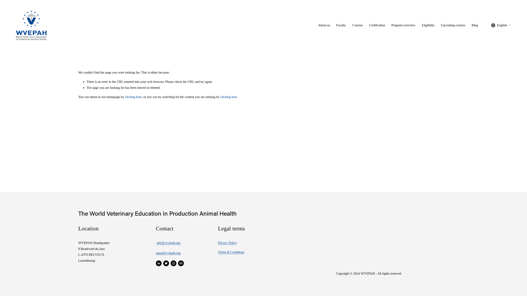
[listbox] (501, 25)
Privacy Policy (227, 243)
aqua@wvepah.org (168, 253)
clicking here (133, 97)
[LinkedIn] (159, 263)
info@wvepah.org (168, 243)
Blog (475, 25)
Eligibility (428, 25)
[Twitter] (166, 263)
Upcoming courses (453, 25)
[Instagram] (173, 263)
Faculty (341, 25)
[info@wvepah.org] (181, 263)
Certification (377, 25)
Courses (357, 25)
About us (324, 25)
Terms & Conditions (231, 252)
